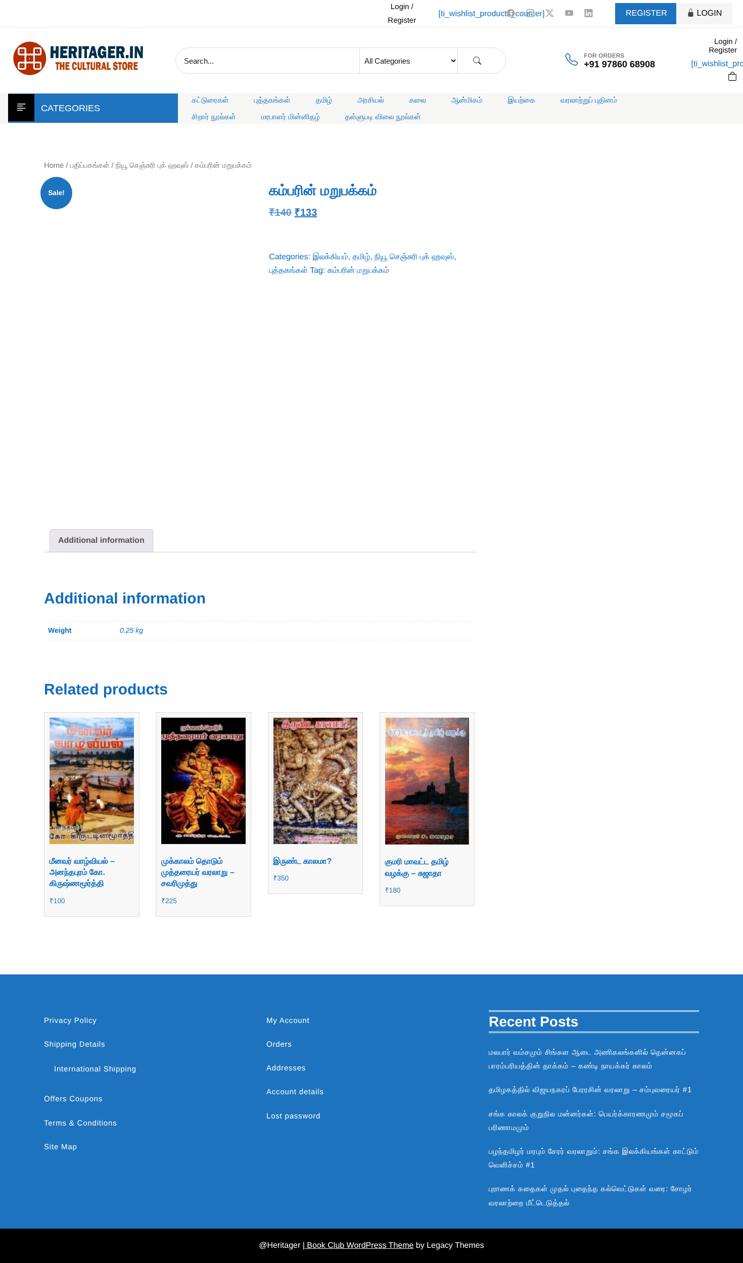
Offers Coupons (73, 1099)
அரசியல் (370, 100)
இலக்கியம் (330, 257)
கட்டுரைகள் (210, 100)
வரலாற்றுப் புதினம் (589, 100)
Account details (295, 1092)
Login (709, 13)
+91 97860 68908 (619, 64)
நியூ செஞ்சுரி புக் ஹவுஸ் (152, 166)
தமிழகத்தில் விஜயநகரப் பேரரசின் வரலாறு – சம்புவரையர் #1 (590, 1090)
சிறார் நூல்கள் (214, 117)
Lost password (293, 1116)
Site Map (60, 1147)
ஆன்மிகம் (467, 100)
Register (646, 13)
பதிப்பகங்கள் (90, 166)
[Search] (477, 61)
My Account (288, 1020)
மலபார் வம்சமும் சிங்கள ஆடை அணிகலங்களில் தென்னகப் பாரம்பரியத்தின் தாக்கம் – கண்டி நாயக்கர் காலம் (587, 1059)
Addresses (286, 1068)
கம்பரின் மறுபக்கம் (358, 270)
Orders (279, 1044)
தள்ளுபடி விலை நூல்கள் (383, 117)
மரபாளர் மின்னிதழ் (290, 117)
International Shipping (95, 1069)
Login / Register (402, 14)
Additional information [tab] (101, 540)
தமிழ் (324, 100)
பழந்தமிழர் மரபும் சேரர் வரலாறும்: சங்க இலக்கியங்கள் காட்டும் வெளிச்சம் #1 (594, 1158)
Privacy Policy (70, 1020)
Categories (70, 108)
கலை (417, 100)
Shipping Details (74, 1044)
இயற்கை (521, 100)
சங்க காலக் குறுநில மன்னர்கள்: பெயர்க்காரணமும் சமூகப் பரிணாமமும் (586, 1121)
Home (54, 166)
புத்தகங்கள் (272, 100)
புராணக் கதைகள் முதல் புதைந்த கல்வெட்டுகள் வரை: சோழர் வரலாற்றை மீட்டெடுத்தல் (590, 1196)
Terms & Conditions (80, 1123)
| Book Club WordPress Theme (358, 1245)
